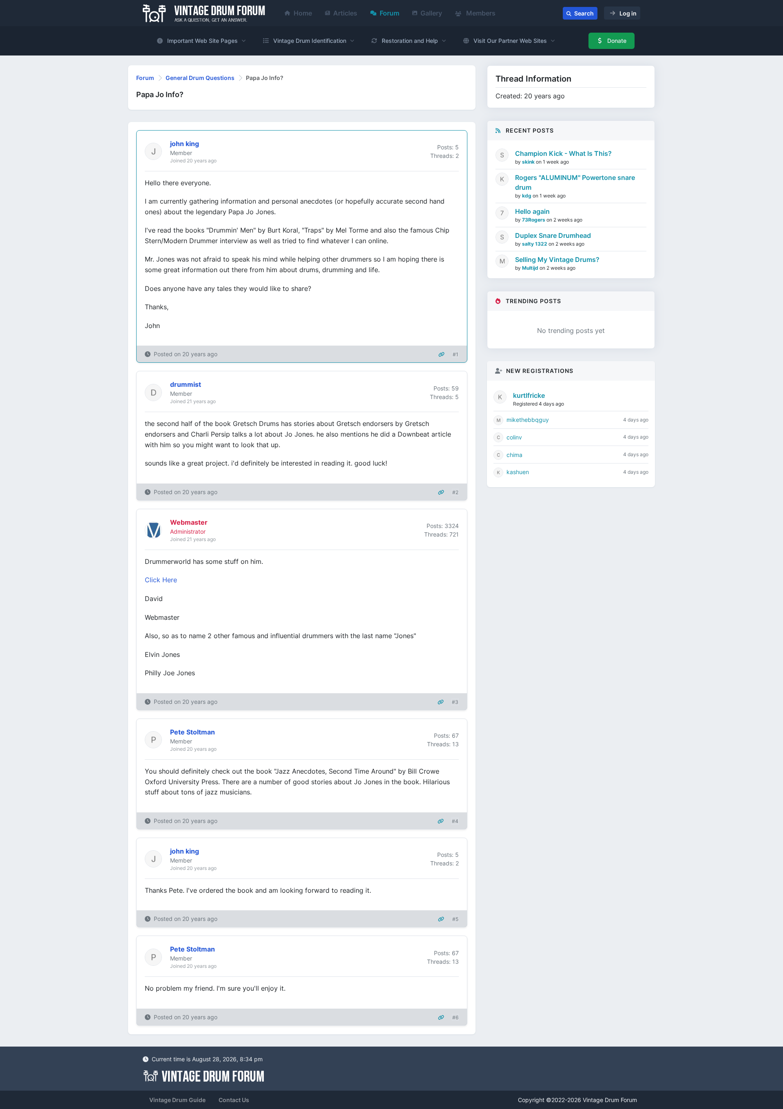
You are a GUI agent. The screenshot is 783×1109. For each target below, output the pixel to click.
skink (529, 162)
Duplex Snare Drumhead (553, 235)
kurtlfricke (529, 395)
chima (514, 454)
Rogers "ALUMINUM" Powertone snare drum (575, 182)
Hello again (532, 211)
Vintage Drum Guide (177, 1099)
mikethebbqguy (528, 419)
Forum (389, 13)
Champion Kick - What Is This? (563, 153)
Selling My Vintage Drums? (557, 259)
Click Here (161, 580)
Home (303, 13)
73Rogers (534, 220)
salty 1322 (535, 244)
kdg (527, 196)
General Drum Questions (200, 77)
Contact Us (234, 1099)
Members (479, 13)
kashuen (518, 471)
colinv (514, 437)
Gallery (431, 13)
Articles (345, 13)
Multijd (531, 268)
